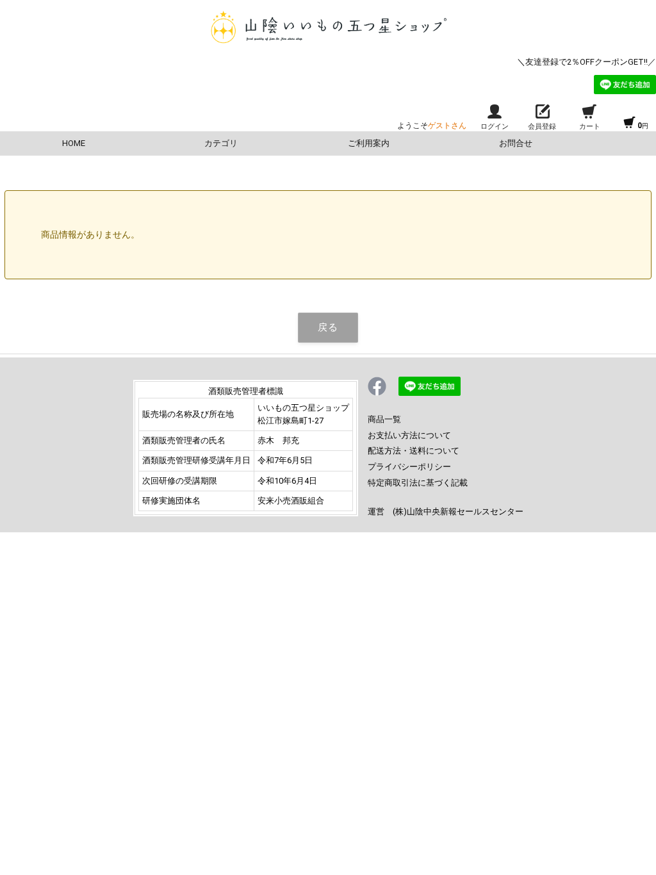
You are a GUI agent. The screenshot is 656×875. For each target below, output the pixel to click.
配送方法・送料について (413, 450)
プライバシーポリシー (409, 466)
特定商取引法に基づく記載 (418, 482)
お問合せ (515, 143)
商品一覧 (384, 419)
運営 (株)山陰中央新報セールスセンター (445, 511)
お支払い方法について (409, 435)
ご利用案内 (369, 143)
